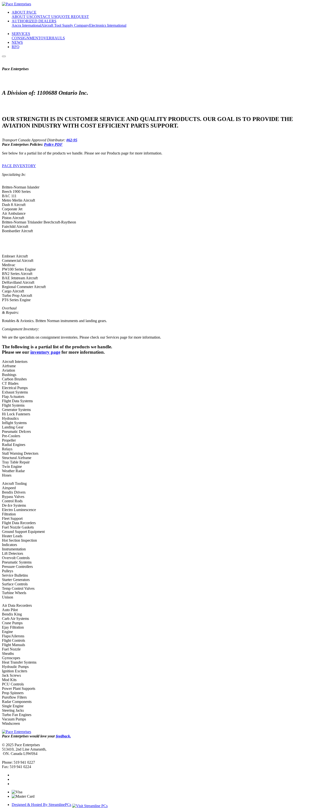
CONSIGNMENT (26, 38)
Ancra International (26, 25)
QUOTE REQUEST (72, 17)
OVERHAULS (53, 38)
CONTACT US (44, 17)
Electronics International (107, 25)
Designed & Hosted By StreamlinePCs (41, 805)
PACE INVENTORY (19, 166)
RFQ (15, 47)
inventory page (45, 352)
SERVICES (21, 34)
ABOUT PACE (24, 12)
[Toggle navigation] (4, 56)
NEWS (17, 42)
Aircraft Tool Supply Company (65, 25)
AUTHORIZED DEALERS (34, 21)
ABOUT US (22, 17)
